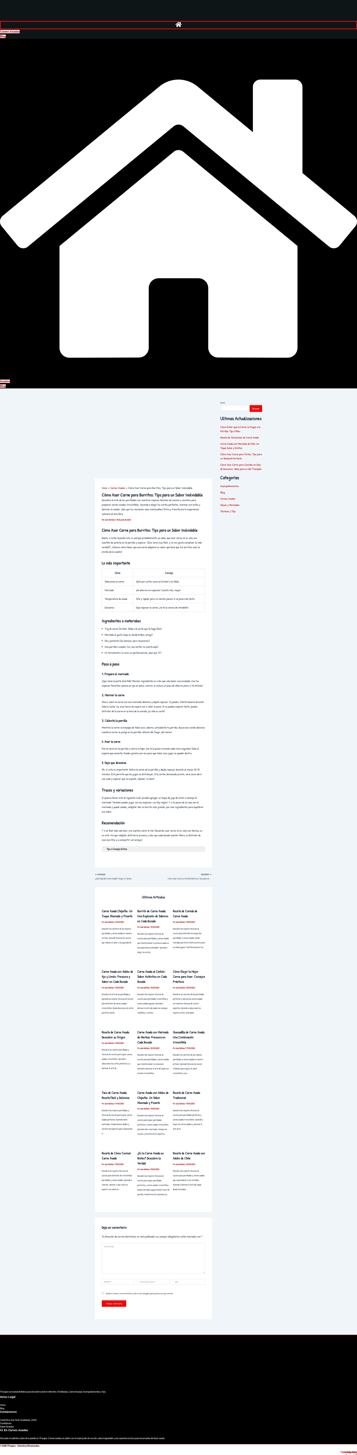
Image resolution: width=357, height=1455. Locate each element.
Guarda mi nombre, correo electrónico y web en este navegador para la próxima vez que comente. (139, 1293)
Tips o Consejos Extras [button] (117, 849)
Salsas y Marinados (229, 505)
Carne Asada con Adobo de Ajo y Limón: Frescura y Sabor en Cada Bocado (117, 976)
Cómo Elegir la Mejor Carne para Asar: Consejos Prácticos (189, 976)
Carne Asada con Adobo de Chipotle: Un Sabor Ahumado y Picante (153, 1097)
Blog (222, 492)
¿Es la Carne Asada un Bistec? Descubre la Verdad (150, 1158)
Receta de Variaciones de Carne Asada (239, 437)
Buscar (222, 402)
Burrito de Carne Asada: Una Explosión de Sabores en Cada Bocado (152, 916)
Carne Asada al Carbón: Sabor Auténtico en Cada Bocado (152, 976)
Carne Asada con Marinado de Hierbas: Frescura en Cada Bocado (153, 1037)
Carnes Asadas (227, 498)
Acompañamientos (229, 486)
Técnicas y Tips (228, 511)
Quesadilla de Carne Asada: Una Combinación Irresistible (189, 1037)
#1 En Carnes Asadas (14, 1430)
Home (3, 1405)
